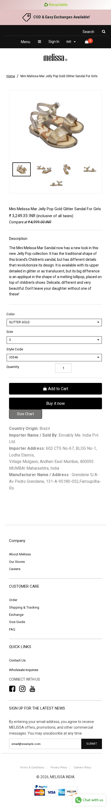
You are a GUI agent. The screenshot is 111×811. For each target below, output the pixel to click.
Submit (91, 743)
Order (13, 600)
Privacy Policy (59, 767)
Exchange (16, 615)
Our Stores (17, 562)
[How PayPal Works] (55, 797)
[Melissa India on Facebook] (12, 689)
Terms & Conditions (32, 767)
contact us (17, 660)
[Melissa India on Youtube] (32, 689)
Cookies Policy (82, 767)
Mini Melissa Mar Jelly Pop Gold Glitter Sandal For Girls (59, 76)
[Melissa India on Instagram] (22, 689)
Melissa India (62, 777)
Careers (14, 569)
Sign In (54, 42)
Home (10, 76)
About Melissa (20, 554)
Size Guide (17, 622)
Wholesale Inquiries (23, 670)
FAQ (12, 629)
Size (9, 332)
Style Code (14, 349)
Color (10, 314)
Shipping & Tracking (24, 607)
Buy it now (55, 403)
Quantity (12, 367)
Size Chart (25, 414)
